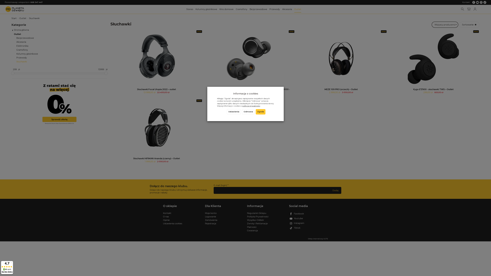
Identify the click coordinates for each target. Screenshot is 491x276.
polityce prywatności (251, 106)
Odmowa (248, 112)
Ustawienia (233, 112)
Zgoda (260, 112)
